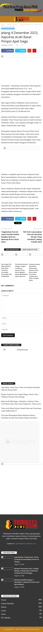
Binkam (3, 607)
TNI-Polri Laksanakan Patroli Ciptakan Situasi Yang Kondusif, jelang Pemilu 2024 (32, 237)
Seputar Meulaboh (8, 28)
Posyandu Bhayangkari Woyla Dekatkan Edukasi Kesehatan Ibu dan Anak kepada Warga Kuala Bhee (19, 416)
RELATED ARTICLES (12, 249)
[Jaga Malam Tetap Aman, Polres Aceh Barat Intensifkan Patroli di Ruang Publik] (7, 560)
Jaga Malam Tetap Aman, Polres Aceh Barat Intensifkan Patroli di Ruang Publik (20, 389)
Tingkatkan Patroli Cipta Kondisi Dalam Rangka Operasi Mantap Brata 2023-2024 (10, 237)
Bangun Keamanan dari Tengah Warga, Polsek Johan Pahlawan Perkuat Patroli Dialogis (19, 396)
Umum (3, 614)
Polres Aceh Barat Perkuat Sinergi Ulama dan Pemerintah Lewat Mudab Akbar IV (21, 409)
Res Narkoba (5, 618)
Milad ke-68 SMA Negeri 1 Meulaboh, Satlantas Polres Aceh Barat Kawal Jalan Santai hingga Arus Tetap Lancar (21, 403)
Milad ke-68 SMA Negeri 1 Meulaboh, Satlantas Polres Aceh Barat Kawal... (26, 582)
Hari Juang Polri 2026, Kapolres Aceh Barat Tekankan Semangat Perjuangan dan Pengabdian (6, 270)
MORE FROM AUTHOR (29, 249)
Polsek (3, 600)
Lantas (3, 611)
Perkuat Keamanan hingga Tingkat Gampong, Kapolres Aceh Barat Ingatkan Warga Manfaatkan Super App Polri (21, 270)
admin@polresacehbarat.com (26, 543)
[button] (39, 19)
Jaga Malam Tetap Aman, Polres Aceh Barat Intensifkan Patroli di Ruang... (26, 559)
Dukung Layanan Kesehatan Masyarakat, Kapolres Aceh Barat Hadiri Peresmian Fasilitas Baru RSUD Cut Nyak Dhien (34, 272)
